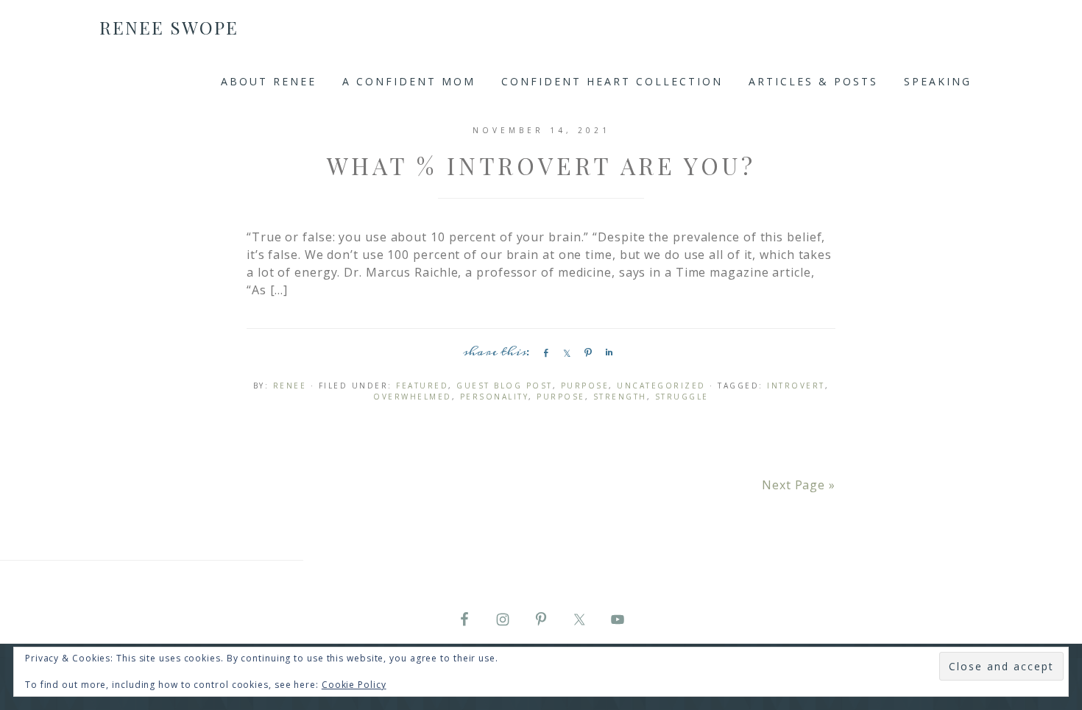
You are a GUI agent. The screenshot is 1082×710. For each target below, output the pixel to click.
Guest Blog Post (504, 385)
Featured (422, 385)
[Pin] (586, 352)
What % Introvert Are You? (541, 165)
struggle (682, 396)
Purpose (585, 385)
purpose (561, 396)
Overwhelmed (412, 396)
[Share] (543, 352)
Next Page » (798, 485)
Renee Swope (168, 27)
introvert (796, 385)
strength (620, 396)
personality (494, 396)
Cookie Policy (354, 684)
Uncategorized (661, 385)
